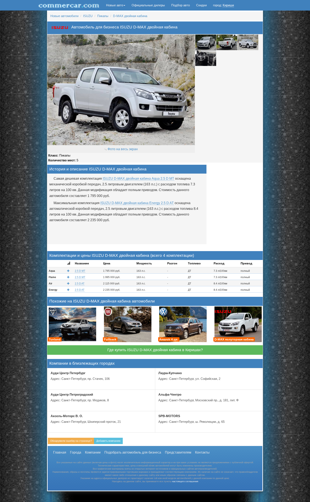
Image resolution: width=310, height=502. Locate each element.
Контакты (202, 452)
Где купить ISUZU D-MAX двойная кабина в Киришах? (155, 350)
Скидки (201, 5)
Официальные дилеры (148, 5)
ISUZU (88, 16)
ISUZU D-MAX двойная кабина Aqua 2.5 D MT (138, 178)
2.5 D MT (80, 270)
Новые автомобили (64, 16)
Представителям (178, 452)
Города (75, 452)
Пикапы (102, 16)
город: (223, 5)
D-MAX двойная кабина (130, 16)
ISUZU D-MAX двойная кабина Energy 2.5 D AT (137, 203)
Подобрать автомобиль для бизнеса (132, 452)
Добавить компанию (108, 440)
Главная (59, 452)
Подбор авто (180, 5)
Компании (93, 452)
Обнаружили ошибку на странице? (71, 440)
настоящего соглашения (185, 481)
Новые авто (114, 5)
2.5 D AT (79, 283)
